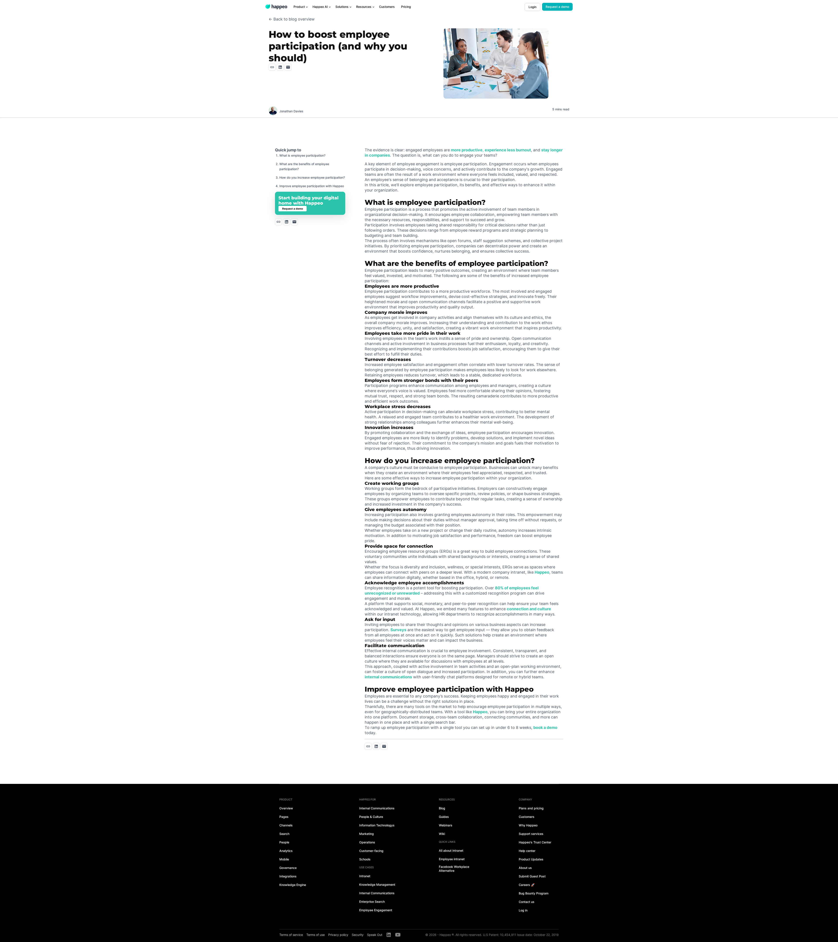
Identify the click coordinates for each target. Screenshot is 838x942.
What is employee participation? (302, 155)
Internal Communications (377, 808)
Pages (283, 817)
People (284, 842)
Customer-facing (371, 851)
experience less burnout (508, 150)
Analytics (286, 851)
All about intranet (451, 850)
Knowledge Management (377, 884)
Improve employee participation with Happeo (311, 186)
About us (525, 868)
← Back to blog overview (292, 19)
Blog (442, 808)
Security (358, 935)
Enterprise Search (372, 901)
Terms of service (291, 935)
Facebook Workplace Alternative (454, 868)
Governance (288, 868)
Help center (527, 851)
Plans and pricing (531, 808)
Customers (526, 817)
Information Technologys (377, 825)
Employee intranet (452, 859)
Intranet (364, 876)
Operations (367, 842)
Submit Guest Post (532, 876)
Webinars (445, 825)
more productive (467, 150)
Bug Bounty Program (533, 893)
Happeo (542, 572)
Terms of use (315, 935)
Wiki (442, 834)
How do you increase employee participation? (312, 177)
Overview (286, 808)
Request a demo (557, 7)
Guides (444, 817)
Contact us (526, 902)
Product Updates (531, 859)
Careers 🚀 (527, 885)
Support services (531, 834)
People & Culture (371, 817)
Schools (365, 859)
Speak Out (374, 935)
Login (532, 7)
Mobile (284, 859)
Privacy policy (338, 935)
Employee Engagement (375, 910)
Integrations (288, 876)
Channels (286, 825)
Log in (523, 910)
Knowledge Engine (292, 885)
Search (284, 834)
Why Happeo (528, 825)
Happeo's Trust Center (535, 842)
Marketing (366, 834)
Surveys (398, 629)
